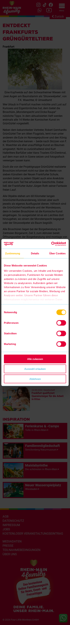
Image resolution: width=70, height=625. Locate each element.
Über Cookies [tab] (57, 253)
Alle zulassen (35, 358)
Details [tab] (35, 253)
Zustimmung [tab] (12, 253)
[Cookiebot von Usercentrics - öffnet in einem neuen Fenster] (51, 244)
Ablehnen (35, 378)
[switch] (61, 322)
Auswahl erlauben (35, 368)
